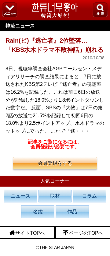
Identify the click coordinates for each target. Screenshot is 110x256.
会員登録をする (55, 163)
